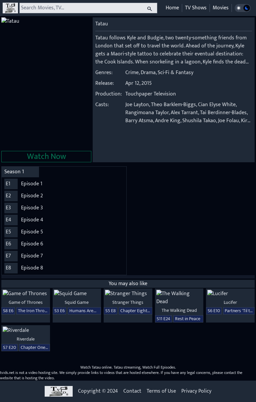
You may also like (128, 283)
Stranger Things (127, 302)
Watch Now (46, 156)
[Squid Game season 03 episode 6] (77, 293)
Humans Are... (82, 311)
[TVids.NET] (10, 8)
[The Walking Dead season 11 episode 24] (179, 297)
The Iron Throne (33, 311)
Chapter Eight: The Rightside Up (151, 311)
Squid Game (77, 302)
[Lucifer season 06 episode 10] (230, 293)
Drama (148, 72)
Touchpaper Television (150, 93)
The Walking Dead (179, 310)
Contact (132, 391)
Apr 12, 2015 (138, 83)
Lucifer (230, 302)
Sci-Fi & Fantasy (175, 72)
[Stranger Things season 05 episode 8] (128, 293)
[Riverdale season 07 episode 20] (25, 330)
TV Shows (196, 7)
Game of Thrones (26, 302)
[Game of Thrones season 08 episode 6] (25, 293)
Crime (132, 72)
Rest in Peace (187, 319)
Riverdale (26, 339)
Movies (221, 7)
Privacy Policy (196, 391)
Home (172, 7)
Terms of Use (161, 391)
